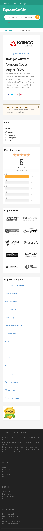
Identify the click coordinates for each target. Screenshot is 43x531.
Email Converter (10, 310)
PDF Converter (10, 390)
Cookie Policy (6, 499)
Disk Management (11, 374)
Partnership (6, 474)
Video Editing (9, 318)
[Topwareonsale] (14, 10)
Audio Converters (11, 358)
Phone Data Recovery (12, 398)
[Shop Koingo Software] (21, 43)
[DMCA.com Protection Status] (9, 413)
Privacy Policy (6, 494)
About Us (5, 467)
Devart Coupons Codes (10, 524)
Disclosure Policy (8, 496)
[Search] (37, 17)
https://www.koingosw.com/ (19, 73)
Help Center (6, 477)
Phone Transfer (10, 366)
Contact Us (6, 469)
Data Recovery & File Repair (15, 285)
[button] (7, 94)
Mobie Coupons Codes (9, 519)
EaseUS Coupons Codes (10, 516)
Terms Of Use (6, 492)
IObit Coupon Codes (8, 514)
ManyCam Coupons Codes (11, 521)
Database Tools (10, 334)
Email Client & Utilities (13, 350)
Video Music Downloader (13, 326)
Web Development (11, 301)
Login (24, 4)
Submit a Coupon (8, 472)
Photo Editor (9, 342)
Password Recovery (12, 382)
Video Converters (11, 293)
